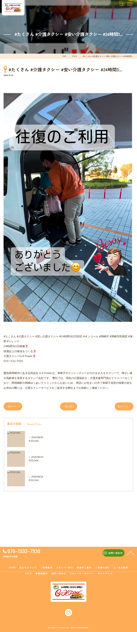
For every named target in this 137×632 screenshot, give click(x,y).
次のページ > (124, 406)
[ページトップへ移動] (130, 553)
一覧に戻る (68, 406)
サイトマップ (105, 573)
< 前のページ (13, 406)
